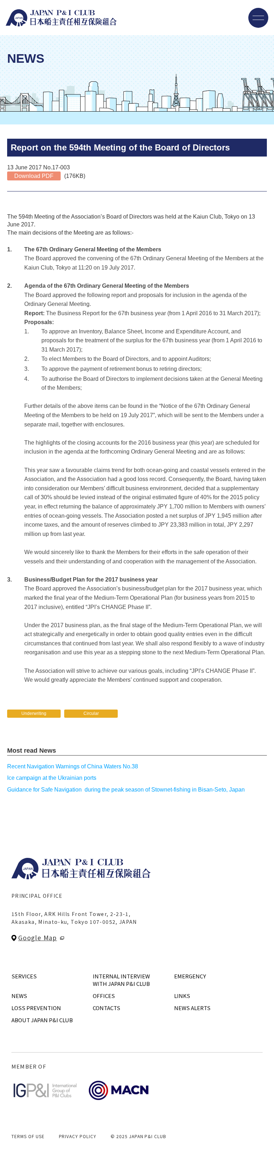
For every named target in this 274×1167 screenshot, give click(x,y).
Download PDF (34, 176)
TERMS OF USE (28, 1136)
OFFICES (104, 995)
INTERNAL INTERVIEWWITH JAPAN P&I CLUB (121, 979)
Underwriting (33, 713)
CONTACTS (106, 1008)
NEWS (19, 995)
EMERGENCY (190, 976)
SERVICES (24, 976)
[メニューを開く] (258, 18)
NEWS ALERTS (192, 1008)
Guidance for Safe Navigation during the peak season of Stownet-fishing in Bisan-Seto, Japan (126, 790)
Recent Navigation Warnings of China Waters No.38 (72, 766)
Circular (91, 713)
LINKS (182, 995)
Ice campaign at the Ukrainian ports (51, 778)
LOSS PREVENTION (36, 1008)
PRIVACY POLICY (77, 1136)
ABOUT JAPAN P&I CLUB (42, 1020)
